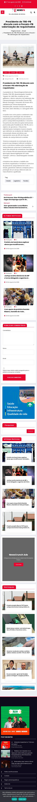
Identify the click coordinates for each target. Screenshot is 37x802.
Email (4, 358)
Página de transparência (11, 780)
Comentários (7, 330)
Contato (6, 776)
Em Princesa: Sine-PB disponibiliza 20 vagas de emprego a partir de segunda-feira (18, 199)
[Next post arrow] (32, 206)
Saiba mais (22, 799)
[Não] (35, 796)
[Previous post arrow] (32, 197)
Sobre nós (7, 784)
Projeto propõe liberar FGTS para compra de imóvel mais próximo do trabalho (18, 527)
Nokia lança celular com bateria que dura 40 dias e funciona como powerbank (18, 629)
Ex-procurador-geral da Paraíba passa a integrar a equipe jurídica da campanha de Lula (18, 675)
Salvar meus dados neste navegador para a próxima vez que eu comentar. (16, 371)
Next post (7, 203)
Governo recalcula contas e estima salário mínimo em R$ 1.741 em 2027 (18, 652)
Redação (9, 240)
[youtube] (22, 6)
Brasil (6, 72)
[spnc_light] (34, 12)
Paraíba (21, 72)
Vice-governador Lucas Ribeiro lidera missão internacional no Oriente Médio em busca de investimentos (16, 207)
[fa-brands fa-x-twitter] (17, 6)
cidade (6, 76)
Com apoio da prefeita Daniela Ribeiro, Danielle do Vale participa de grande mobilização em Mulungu (16, 310)
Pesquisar (9, 425)
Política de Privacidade (11, 772)
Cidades (13, 72)
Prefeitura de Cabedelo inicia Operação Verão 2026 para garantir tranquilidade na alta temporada (21, 753)
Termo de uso (8, 788)
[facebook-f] (15, 6)
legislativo (11, 76)
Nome (4, 348)
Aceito (14, 799)
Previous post (8, 195)
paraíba (16, 76)
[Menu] (2, 12)
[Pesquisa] (31, 12)
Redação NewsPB (9, 79)
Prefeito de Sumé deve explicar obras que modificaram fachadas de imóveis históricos (17, 243)
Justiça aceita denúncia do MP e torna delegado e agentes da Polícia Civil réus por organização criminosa (16, 277)
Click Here (18, 564)
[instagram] (19, 6)
